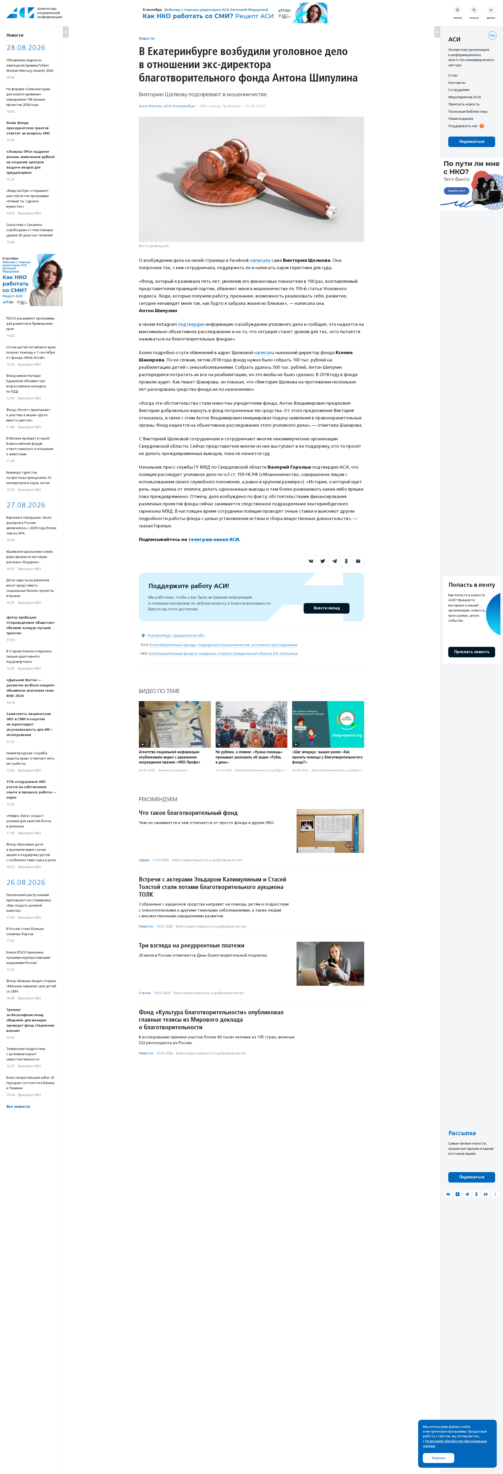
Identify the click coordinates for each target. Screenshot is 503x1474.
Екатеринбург (159, 635)
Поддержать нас (463, 126)
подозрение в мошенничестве (224, 645)
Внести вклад (327, 608)
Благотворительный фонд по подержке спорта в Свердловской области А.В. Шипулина (223, 653)
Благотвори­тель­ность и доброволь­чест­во (268, 770)
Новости (146, 38)
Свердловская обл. (188, 635)
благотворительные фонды (173, 645)
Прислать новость (464, 104)
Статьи (145, 993)
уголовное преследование (275, 645)
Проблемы (231, 106)
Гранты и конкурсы (172, 770)
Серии (144, 860)
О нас (453, 75)
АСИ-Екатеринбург (180, 106)
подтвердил (191, 324)
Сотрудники (458, 90)
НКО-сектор (210, 106)
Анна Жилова (150, 106)
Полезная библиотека (467, 111)
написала (260, 260)
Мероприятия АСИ (464, 97)
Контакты (457, 82)
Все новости (18, 1106)
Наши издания (460, 118)
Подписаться (471, 141)
